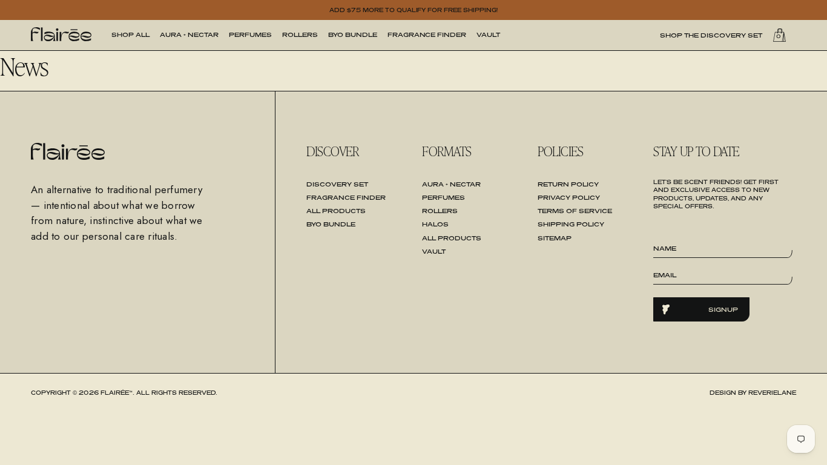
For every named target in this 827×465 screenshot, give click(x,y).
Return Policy (568, 184)
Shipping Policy (571, 224)
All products (451, 238)
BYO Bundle (352, 34)
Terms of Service (575, 210)
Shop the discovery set (711, 35)
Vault (488, 34)
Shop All (130, 34)
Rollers (300, 34)
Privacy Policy (569, 197)
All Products (336, 210)
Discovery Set (337, 184)
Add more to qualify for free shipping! (413, 10)
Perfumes (250, 34)
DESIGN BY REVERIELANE (753, 392)
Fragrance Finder (427, 34)
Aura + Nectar (189, 34)
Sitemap (555, 238)
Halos (435, 224)
